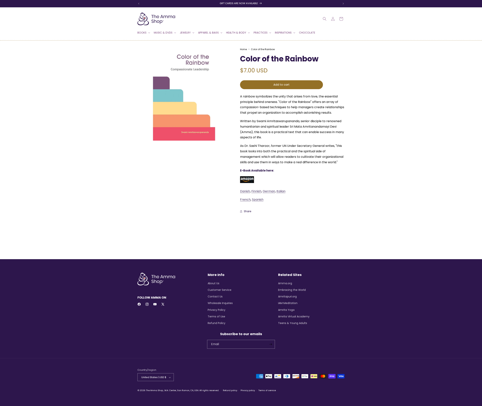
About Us (213, 283)
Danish (245, 191)
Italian (280, 191)
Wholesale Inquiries (220, 303)
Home (243, 49)
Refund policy (230, 390)
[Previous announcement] (139, 3)
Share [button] (247, 211)
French (245, 199)
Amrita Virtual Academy (294, 316)
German (269, 191)
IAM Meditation (287, 303)
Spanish (257, 199)
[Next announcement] (343, 3)
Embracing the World (292, 290)
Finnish (256, 191)
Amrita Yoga (286, 310)
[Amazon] (247, 183)
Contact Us (215, 296)
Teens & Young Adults (292, 323)
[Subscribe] (270, 344)
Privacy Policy (216, 310)
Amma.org (285, 283)
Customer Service (219, 290)
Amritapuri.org (287, 296)
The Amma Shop (154, 390)
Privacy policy (248, 390)
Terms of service (267, 390)
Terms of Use (216, 316)
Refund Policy (216, 323)
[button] (143, 33)
